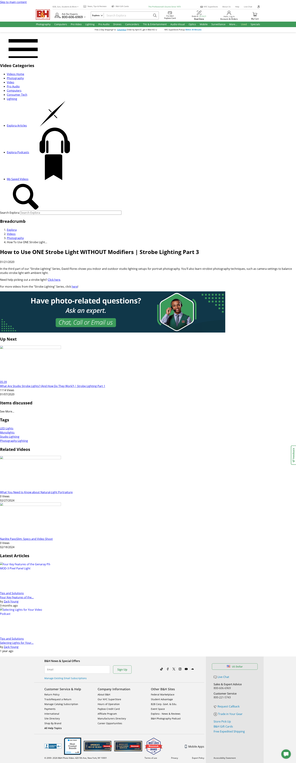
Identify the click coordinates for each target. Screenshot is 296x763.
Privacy (174, 757)
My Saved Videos (17, 179)
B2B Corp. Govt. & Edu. (164, 704)
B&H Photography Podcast (166, 718)
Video (10, 82)
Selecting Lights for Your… (17, 643)
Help (237, 6)
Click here (54, 280)
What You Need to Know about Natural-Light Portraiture (36, 492)
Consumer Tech (17, 95)
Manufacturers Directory (112, 718)
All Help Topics (53, 728)
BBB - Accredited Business (52, 746)
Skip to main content (13, 2)
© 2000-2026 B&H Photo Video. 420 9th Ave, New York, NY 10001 (75, 757)
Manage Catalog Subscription (61, 704)
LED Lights (6, 428)
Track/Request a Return (57, 699)
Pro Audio (13, 86)
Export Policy (198, 757)
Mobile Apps (196, 746)
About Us (226, 6)
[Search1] (25, 197)
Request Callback (228, 706)
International (51, 713)
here (75, 286)
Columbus (121, 29)
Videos (11, 234)
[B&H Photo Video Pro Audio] (44, 14)
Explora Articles (17, 125)
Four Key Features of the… (17, 597)
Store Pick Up (222, 721)
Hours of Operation (109, 704)
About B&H (104, 694)
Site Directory (52, 718)
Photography (15, 78)
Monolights (7, 432)
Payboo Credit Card (109, 709)
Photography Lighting (14, 441)
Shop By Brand (52, 723)
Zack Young (11, 601)
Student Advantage (162, 699)
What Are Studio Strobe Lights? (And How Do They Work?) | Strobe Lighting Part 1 (52, 386)
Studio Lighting (9, 437)
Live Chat (248, 6)
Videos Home (15, 74)
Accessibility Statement (225, 757)
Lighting (12, 99)
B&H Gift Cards (223, 726)
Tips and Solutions (12, 593)
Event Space (158, 709)
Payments (50, 709)
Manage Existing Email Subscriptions (65, 678)
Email (50, 669)
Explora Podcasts (18, 152)
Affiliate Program (107, 713)
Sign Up (122, 669)
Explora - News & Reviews (165, 713)
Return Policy (51, 694)
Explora (12, 230)
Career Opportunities (110, 723)
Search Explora (9, 213)
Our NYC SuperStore (109, 699)
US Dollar (237, 666)
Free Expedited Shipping (229, 731)
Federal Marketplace (162, 694)
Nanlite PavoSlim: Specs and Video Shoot (26, 539)
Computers (14, 90)
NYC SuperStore (211, 6)
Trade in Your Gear (230, 714)
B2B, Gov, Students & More (65, 6)
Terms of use (151, 757)
